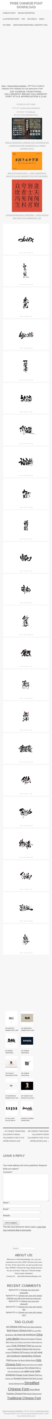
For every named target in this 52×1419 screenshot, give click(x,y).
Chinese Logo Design (24, 1342)
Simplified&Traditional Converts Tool (30, 25)
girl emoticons (13, 1356)
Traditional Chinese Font (24, 1398)
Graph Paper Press (42, 1411)
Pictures (7, 25)
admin (33, 104)
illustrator (14, 1360)
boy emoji (35, 1330)
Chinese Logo (13, 1342)
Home (4, 86)
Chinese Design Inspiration (16, 86)
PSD (23, 19)
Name (6, 1203)
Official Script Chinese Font (29, 1364)
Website (6, 1216)
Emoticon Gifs (28, 1352)
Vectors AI (32, 19)
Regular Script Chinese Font (27, 1375)
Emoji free (36, 1349)
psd (22, 1371)
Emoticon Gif (16, 1352)
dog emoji (35, 1346)
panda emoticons (17, 1368)
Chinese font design (27, 1339)
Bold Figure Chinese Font (19, 1330)
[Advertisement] (26, 56)
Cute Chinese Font (21, 1345)
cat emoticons (29, 1334)
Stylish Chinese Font (34, 1394)
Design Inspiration (26, 13)
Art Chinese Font (14, 1326)
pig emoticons (15, 1371)
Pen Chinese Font (32, 1368)
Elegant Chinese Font (23, 1349)
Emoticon (8, 1352)
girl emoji (38, 1352)
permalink (31, 112)
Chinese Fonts (9, 13)
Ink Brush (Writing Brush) (27, 1360)
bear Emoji (26, 1327)
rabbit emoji (29, 1371)
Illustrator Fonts (11, 19)
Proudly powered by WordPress (13, 1411)
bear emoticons (36, 1327)
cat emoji (18, 1334)
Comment (8, 1172)
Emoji (41, 19)
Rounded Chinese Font (23, 1378)
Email (6, 1209)
